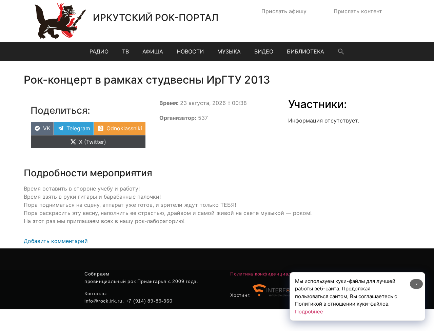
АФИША (152, 51)
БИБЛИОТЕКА (305, 51)
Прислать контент (358, 11)
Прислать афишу (284, 11)
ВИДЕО (263, 51)
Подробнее (309, 311)
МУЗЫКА (229, 51)
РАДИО (99, 51)
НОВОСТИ (190, 51)
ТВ (125, 51)
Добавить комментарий (56, 241)
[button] (341, 51)
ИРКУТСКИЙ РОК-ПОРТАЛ (155, 17)
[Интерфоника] (278, 295)
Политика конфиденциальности (269, 274)
